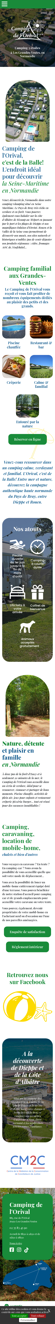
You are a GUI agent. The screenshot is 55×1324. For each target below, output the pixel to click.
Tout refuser (37, 1315)
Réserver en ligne (27, 439)
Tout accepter (19, 1315)
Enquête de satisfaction (27, 932)
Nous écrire (16, 1243)
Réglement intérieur (27, 947)
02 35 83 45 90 (18, 1228)
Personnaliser (28, 1320)
